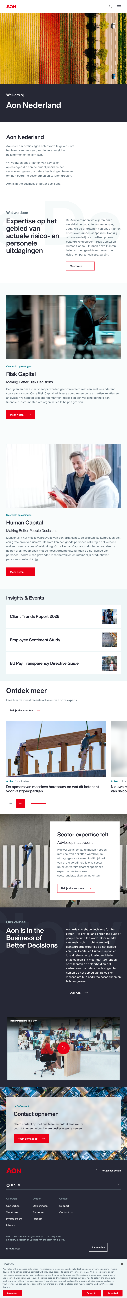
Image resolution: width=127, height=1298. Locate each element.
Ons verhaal (13, 1206)
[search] (110, 6)
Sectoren (38, 1212)
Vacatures (12, 1212)
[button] (25, 710)
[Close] (122, 1264)
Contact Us (66, 1212)
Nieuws (10, 1225)
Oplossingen (40, 1206)
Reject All (91, 1293)
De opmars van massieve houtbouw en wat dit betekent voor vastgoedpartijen (52, 788)
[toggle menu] (119, 6)
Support (64, 1206)
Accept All (113, 1293)
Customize (12, 1293)
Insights (37, 1219)
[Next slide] (20, 803)
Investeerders (14, 1219)
